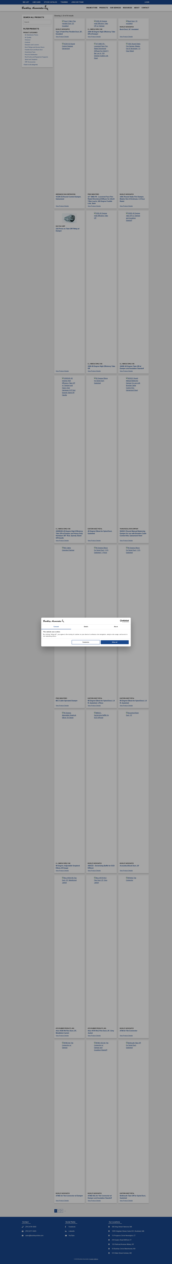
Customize (86, 642)
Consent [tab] (56, 626)
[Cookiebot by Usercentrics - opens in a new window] (120, 621)
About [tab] (116, 626)
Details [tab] (86, 626)
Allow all (114, 642)
